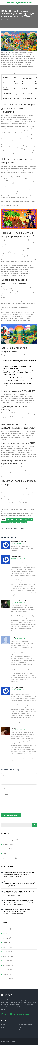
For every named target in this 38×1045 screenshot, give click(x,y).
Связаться (22, 1030)
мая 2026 (6, 943)
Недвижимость (7, 844)
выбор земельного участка (14, 519)
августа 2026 (7, 929)
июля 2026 (6, 933)
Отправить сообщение (11, 815)
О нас (3, 1024)
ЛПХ (30, 519)
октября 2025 (7, 974)
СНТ (3, 522)
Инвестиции (7, 849)
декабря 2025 (7, 965)
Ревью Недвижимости (19, 2)
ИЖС (25, 519)
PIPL (20, 1027)
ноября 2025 (7, 970)
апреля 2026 (7, 947)
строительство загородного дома (16, 522)
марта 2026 (7, 952)
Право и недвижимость (9, 858)
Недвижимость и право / (18, 528)
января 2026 (7, 961)
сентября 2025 (7, 979)
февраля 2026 (7, 956)
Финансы (6, 853)
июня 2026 (6, 938)
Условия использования (26, 1024)
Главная (3, 20)
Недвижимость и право (10, 840)
